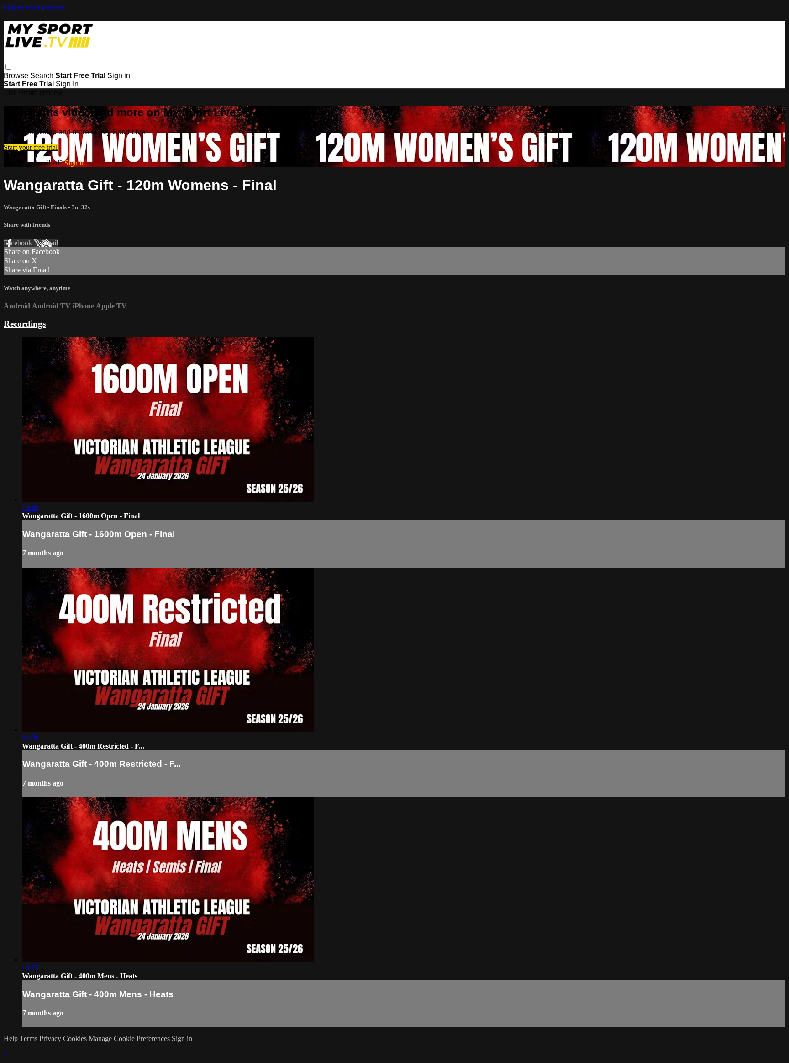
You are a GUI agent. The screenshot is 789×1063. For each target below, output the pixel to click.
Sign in (118, 76)
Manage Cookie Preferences (130, 1038)
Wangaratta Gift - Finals (36, 207)
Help (12, 1038)
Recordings (25, 324)
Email (49, 243)
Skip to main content (33, 7)
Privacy (51, 1038)
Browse (17, 76)
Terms (29, 1038)
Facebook (19, 243)
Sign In (67, 84)
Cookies (76, 1038)
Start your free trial (31, 147)
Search (42, 76)
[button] (8, 67)
